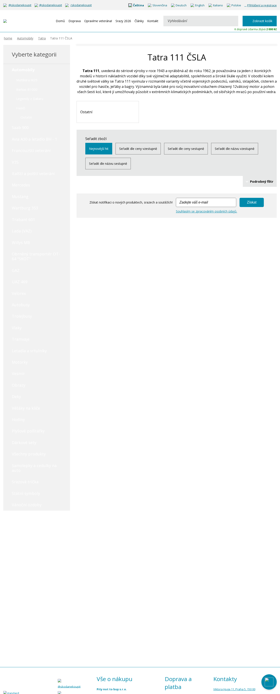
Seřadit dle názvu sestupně (108, 163)
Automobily (25, 38)
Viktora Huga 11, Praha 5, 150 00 (234, 689)
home (8, 38)
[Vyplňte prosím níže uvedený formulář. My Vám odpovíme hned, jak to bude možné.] (269, 682)
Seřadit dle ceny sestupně (186, 149)
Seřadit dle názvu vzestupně (234, 149)
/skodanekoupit (81, 5)
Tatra (42, 38)
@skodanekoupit (20, 5)
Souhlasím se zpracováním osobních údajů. (206, 211)
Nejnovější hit (98, 149)
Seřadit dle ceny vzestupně (138, 149)
